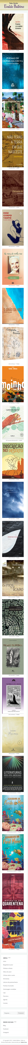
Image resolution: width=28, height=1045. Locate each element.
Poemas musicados (8, 986)
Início (4, 961)
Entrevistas (6, 979)
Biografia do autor (8, 965)
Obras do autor (7, 972)
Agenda (5, 999)
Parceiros (5, 996)
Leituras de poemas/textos (10, 982)
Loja (4, 993)
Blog (4, 1025)
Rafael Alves (24, 1042)
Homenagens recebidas (9, 989)
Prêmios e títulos (7, 968)
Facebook (5, 1029)
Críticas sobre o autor (9, 975)
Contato (5, 1003)
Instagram (6, 1032)
